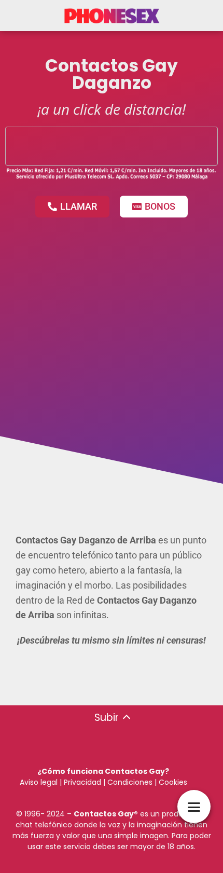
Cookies (173, 782)
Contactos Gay (104, 814)
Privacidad (82, 782)
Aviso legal (39, 782)
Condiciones (128, 782)
